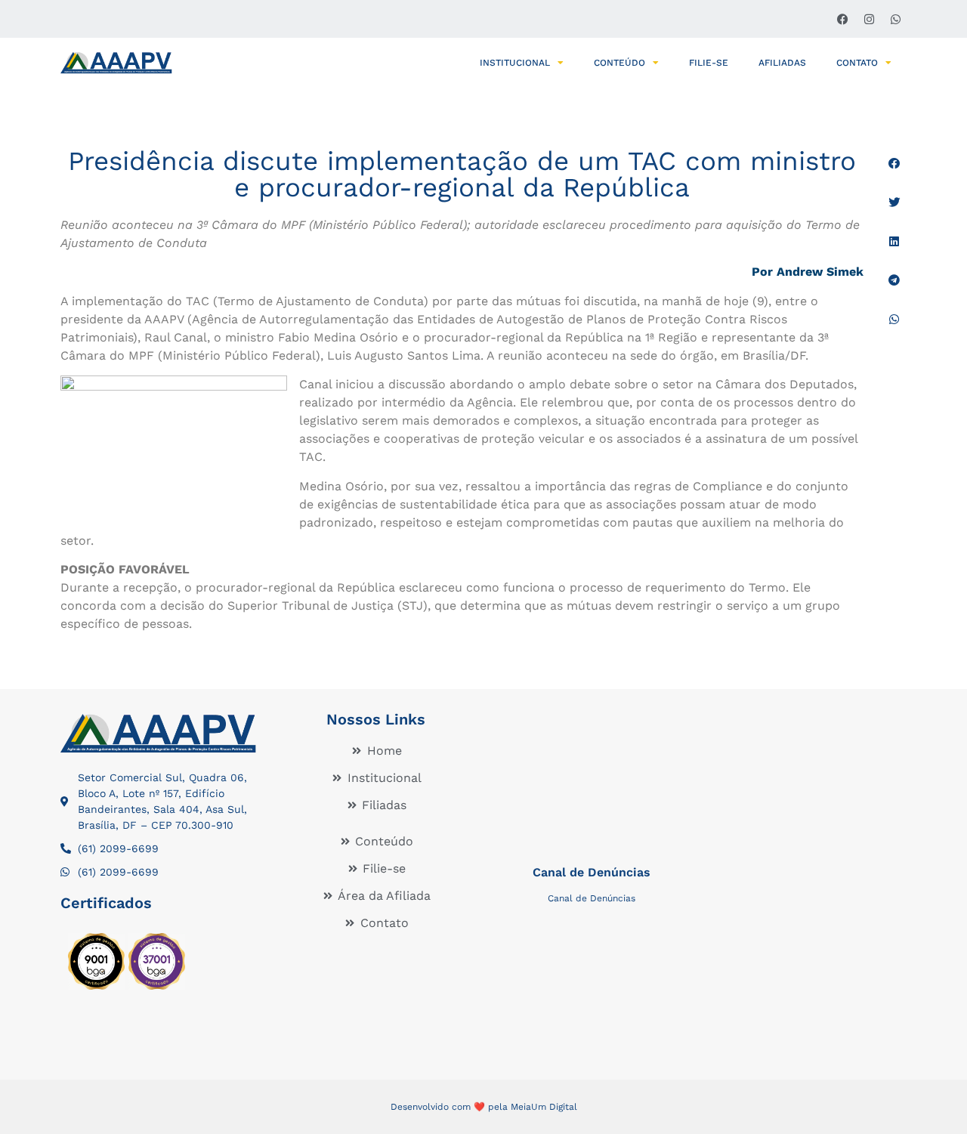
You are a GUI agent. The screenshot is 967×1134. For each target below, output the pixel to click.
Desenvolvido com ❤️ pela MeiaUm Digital (484, 1107)
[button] (894, 163)
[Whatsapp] (895, 19)
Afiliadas (782, 62)
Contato (857, 62)
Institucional (515, 62)
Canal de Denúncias (591, 872)
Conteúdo (619, 62)
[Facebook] (842, 19)
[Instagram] (868, 19)
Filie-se (708, 62)
